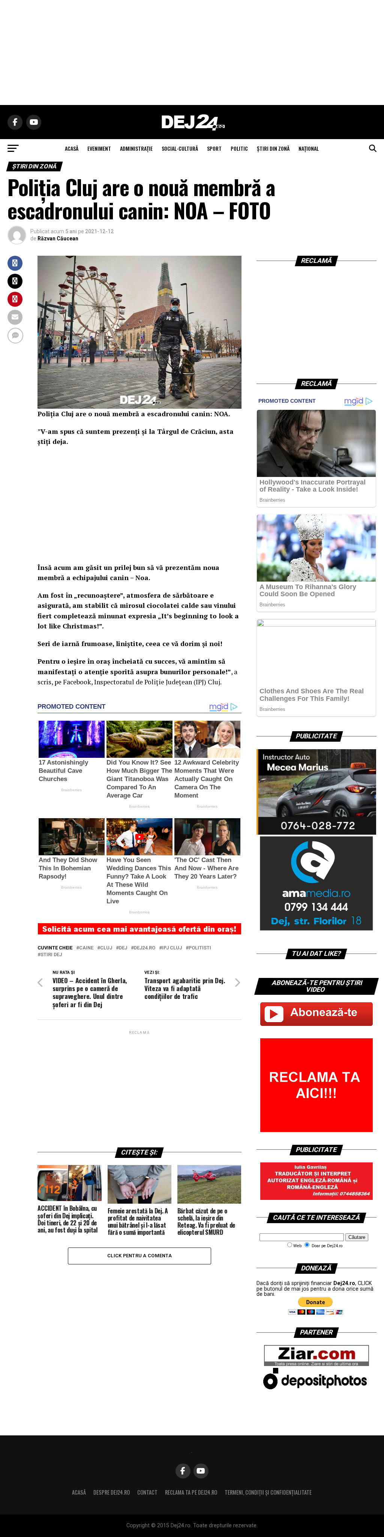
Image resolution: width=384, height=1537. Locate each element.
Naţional (308, 148)
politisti (200, 948)
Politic (239, 148)
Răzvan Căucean (58, 238)
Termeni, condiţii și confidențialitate (268, 1492)
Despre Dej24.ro (111, 1492)
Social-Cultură (180, 148)
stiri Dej (51, 954)
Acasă (79, 1492)
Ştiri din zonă (273, 148)
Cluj (106, 948)
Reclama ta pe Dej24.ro (191, 1492)
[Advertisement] (192, 52)
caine (86, 948)
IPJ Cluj (172, 948)
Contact (147, 1492)
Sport (214, 148)
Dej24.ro (144, 948)
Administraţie (136, 148)
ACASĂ (71, 148)
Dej (123, 948)
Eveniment (99, 148)
